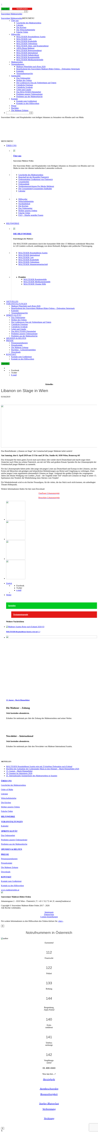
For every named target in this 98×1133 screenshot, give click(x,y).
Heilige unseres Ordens (27, 211)
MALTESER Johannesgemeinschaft (33, 264)
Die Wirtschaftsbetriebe (25, 30)
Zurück (9, 583)
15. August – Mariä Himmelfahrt (18, 700)
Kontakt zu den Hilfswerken (27, 103)
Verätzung (49, 1118)
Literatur (19, 25)
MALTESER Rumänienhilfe (28, 57)
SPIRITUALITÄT (13, 315)
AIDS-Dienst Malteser (25, 48)
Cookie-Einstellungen (49, 917)
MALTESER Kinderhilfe (26, 41)
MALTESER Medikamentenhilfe (29, 60)
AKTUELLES (12, 301)
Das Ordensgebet (23, 78)
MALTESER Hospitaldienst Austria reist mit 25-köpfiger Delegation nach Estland (39, 766)
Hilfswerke (15, 34)
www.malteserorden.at (10, 890)
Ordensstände (23, 184)
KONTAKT (11, 354)
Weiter (8, 595)
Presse (13, 106)
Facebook (15, 370)
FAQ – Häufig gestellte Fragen (30, 215)
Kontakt (14, 99)
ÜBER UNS (11, 145)
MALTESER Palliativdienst (27, 55)
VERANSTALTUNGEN (16, 304)
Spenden (5, 9)
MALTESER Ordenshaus (26, 43)
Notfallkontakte (22, 9)
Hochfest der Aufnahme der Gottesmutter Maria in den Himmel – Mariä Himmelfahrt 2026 (42, 769)
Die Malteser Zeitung (19, 110)
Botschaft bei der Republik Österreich (33, 177)
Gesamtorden (23, 182)
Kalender (20, 71)
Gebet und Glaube (23, 90)
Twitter (14, 373)
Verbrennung (49, 1109)
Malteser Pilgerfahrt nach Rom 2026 (31, 66)
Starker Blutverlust (49, 1103)
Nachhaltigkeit (24, 204)
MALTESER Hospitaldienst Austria (30, 37)
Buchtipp (15, 108)
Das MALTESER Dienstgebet (28, 92)
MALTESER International (27, 53)
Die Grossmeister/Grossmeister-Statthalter (35, 189)
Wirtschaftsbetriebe (26, 201)
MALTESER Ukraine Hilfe (34, 284)
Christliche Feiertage (24, 85)
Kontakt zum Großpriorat (26, 101)
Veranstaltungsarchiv (24, 73)
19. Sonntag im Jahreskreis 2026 (19, 773)
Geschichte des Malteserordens (28, 23)
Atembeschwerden (49, 1088)
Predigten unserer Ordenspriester (29, 94)
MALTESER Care (24, 39)
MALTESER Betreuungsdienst (29, 50)
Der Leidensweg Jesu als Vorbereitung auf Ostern (36, 83)
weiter (8, 723)
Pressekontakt (16, 345)
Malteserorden (17, 62)
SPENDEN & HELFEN (16, 338)
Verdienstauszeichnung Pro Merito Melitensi (36, 186)
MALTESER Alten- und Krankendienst (32, 46)
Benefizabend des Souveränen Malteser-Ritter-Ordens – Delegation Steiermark (48, 69)
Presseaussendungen (19, 343)
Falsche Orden (22, 32)
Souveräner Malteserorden (11, 14)
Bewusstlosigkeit (49, 1094)
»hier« (60, 921)
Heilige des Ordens (24, 80)
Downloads (16, 352)
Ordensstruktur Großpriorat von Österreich (35, 179)
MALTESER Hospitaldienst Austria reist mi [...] (23, 632)
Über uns (15, 20)
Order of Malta (7, 789)
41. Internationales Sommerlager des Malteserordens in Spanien (31, 776)
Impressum (49, 912)
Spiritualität (15, 76)
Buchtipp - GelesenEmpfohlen (23, 350)
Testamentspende (20, 614)
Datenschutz (49, 914)
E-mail (14, 375)
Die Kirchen (21, 27)
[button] (28, 18)
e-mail (18, 590)
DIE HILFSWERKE (22, 234)
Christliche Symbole (24, 87)
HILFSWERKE (12, 223)
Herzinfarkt (49, 1079)
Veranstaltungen (17, 64)
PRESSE (10, 340)
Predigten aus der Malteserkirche (29, 96)
